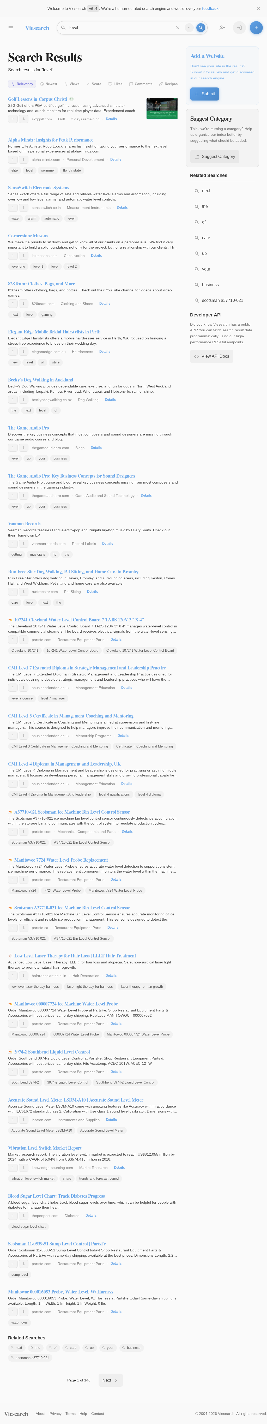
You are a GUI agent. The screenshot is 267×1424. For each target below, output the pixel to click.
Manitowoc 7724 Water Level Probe (115, 890)
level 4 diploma (149, 794)
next (14, 314)
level (29, 170)
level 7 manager (53, 698)
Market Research (93, 1168)
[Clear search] (177, 27)
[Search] (200, 27)
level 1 (38, 266)
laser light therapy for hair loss (90, 986)
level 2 (72, 266)
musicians (37, 554)
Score (96, 84)
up (29, 458)
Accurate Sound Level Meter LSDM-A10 (41, 1130)
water (15, 218)
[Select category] (189, 27)
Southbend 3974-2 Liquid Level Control (125, 1082)
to (54, 554)
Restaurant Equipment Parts (81, 640)
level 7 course (22, 698)
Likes (118, 84)
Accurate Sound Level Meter (101, 1130)
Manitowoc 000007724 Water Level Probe (138, 1034)
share (67, 1178)
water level (19, 1323)
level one (18, 266)
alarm (32, 218)
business (60, 458)
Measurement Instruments (89, 207)
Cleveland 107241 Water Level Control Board (140, 650)
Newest (51, 84)
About (40, 1413)
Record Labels (84, 544)
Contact (97, 1413)
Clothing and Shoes (77, 304)
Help (83, 1413)
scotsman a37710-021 (32, 1358)
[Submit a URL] (256, 27)
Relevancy (25, 84)
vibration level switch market (32, 1178)
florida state (72, 170)
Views (74, 84)
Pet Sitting (72, 592)
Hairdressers (82, 352)
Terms (70, 1413)
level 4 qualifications (114, 794)
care (14, 602)
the (13, 410)
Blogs (79, 448)
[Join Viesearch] (222, 27)
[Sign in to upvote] (13, 119)
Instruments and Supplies (79, 1120)
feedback (210, 8)
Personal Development (85, 159)
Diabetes (72, 1216)
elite (14, 170)
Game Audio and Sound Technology (105, 495)
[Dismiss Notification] (258, 8)
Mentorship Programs (93, 736)
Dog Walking (88, 400)
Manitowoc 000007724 (28, 1034)
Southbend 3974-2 (25, 1082)
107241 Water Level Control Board (72, 650)
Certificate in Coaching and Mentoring (144, 746)
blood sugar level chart (28, 1226)
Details (111, 119)
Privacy (56, 1413)
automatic (51, 218)
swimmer (48, 170)
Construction (74, 256)
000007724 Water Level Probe (76, 1034)
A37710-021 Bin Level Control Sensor (82, 842)
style (55, 362)
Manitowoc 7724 (23, 890)
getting (16, 554)
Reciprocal (173, 84)
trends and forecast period (99, 1178)
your (42, 458)
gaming (46, 314)
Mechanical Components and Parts (87, 831)
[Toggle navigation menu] (10, 27)
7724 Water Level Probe (62, 890)
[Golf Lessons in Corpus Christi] (162, 109)
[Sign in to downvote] (23, 119)
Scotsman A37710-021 (28, 842)
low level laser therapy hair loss (35, 986)
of (42, 362)
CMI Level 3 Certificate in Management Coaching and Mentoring (59, 746)
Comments (143, 84)
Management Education (95, 688)
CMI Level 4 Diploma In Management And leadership (51, 794)
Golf (61, 119)
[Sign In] (239, 27)
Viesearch (37, 27)
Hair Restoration (85, 976)
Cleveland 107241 (24, 650)
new (14, 362)
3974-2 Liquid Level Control (67, 1082)
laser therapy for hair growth (142, 986)
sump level (19, 1274)
